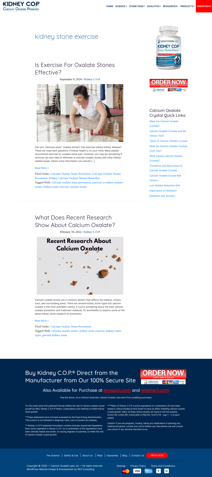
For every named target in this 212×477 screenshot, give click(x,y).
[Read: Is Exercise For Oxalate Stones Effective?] (80, 112)
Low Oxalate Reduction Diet (165, 185)
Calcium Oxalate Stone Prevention (70, 173)
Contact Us (138, 455)
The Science (53, 455)
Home (109, 6)
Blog (124, 455)
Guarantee (112, 455)
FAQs (99, 455)
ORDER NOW (157, 455)
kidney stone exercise (56, 186)
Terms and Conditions (163, 465)
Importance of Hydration (163, 190)
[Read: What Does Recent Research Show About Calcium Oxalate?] (80, 265)
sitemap (121, 465)
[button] (121, 6)
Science (120, 6)
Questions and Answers (162, 195)
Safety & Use (71, 455)
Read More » (42, 167)
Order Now (204, 6)
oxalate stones (78, 186)
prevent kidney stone (55, 335)
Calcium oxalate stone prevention (71, 182)
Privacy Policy (138, 465)
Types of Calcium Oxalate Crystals (168, 140)
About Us (87, 455)
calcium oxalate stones (64, 330)
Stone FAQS (136, 6)
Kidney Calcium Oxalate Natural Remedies (74, 178)
